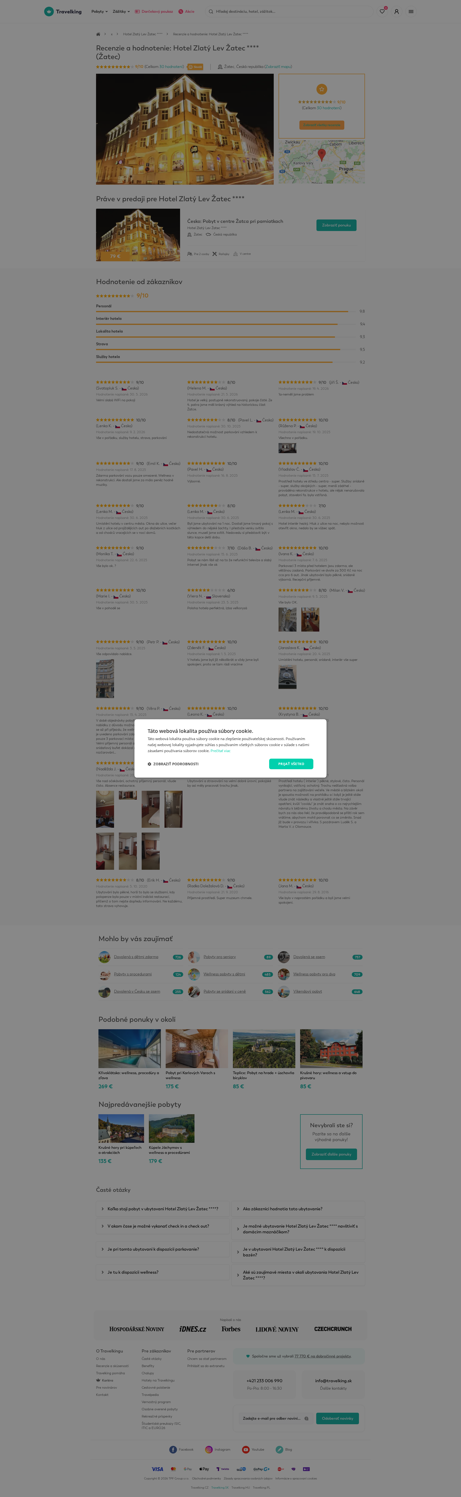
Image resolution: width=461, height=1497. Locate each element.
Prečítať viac (220, 750)
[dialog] (230, 748)
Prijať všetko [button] (291, 763)
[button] (173, 764)
